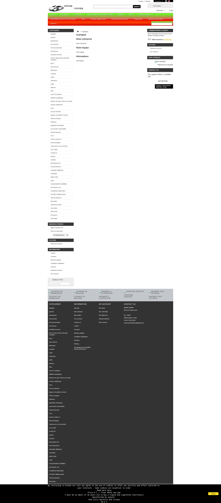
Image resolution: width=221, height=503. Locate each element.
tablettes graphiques (57, 98)
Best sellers (77, 315)
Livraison (53, 256)
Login (171, 10)
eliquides (121, 15)
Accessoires (54, 44)
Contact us (77, 322)
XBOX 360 (54, 211)
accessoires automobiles (58, 129)
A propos (53, 267)
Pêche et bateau (56, 118)
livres (131, 15)
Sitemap (147, 1)
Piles (52, 91)
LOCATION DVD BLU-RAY (120, 19)
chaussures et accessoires (59, 146)
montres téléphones (57, 104)
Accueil (51, 15)
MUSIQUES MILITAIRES (155, 19)
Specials (76, 308)
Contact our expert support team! (163, 86)
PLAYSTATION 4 (56, 166)
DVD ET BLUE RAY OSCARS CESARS (100, 15)
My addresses (103, 315)
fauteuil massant (56, 132)
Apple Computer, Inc (57, 227)
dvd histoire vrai (55, 187)
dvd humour (54, 51)
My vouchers (103, 322)
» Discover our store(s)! (165, 64)
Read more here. (104, 490)
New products (78, 311)
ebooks (53, 156)
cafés (52, 77)
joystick (53, 37)
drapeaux (54, 122)
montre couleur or (56, 139)
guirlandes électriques (57, 125)
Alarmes (53, 87)
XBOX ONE (54, 177)
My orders (102, 308)
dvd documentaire (56, 48)
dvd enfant (54, 208)
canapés (53, 73)
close (213, 494)
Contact (140, 1)
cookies (53, 253)
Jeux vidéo (54, 149)
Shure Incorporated (57, 231)
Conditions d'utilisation (57, 263)
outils (52, 180)
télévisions (54, 70)
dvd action (54, 201)
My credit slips (103, 311)
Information (54, 249)
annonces (53, 23)
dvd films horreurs (56, 54)
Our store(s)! (55, 273)
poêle (52, 84)
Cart (157, 6)
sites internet (78, 15)
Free (52, 135)
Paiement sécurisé (56, 243)
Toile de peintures (56, 198)
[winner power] (66, 8)
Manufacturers (56, 224)
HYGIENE (54, 173)
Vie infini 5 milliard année (98, 19)
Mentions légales (56, 260)
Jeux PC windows (56, 94)
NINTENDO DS (55, 163)
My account (105, 304)
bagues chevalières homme (59, 115)
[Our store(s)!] (160, 61)
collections (54, 80)
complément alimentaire (58, 191)
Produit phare (138, 19)
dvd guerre (54, 215)
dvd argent (54, 218)
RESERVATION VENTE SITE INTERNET (63, 19)
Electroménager (55, 142)
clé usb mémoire (56, 111)
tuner (52, 108)
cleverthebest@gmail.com (136, 323)
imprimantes (65, 15)
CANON (53, 160)
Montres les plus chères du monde (61, 101)
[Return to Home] (78, 32)
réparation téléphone (144, 15)
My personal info (104, 319)
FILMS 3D (54, 153)
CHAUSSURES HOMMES (59, 184)
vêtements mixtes (56, 204)
